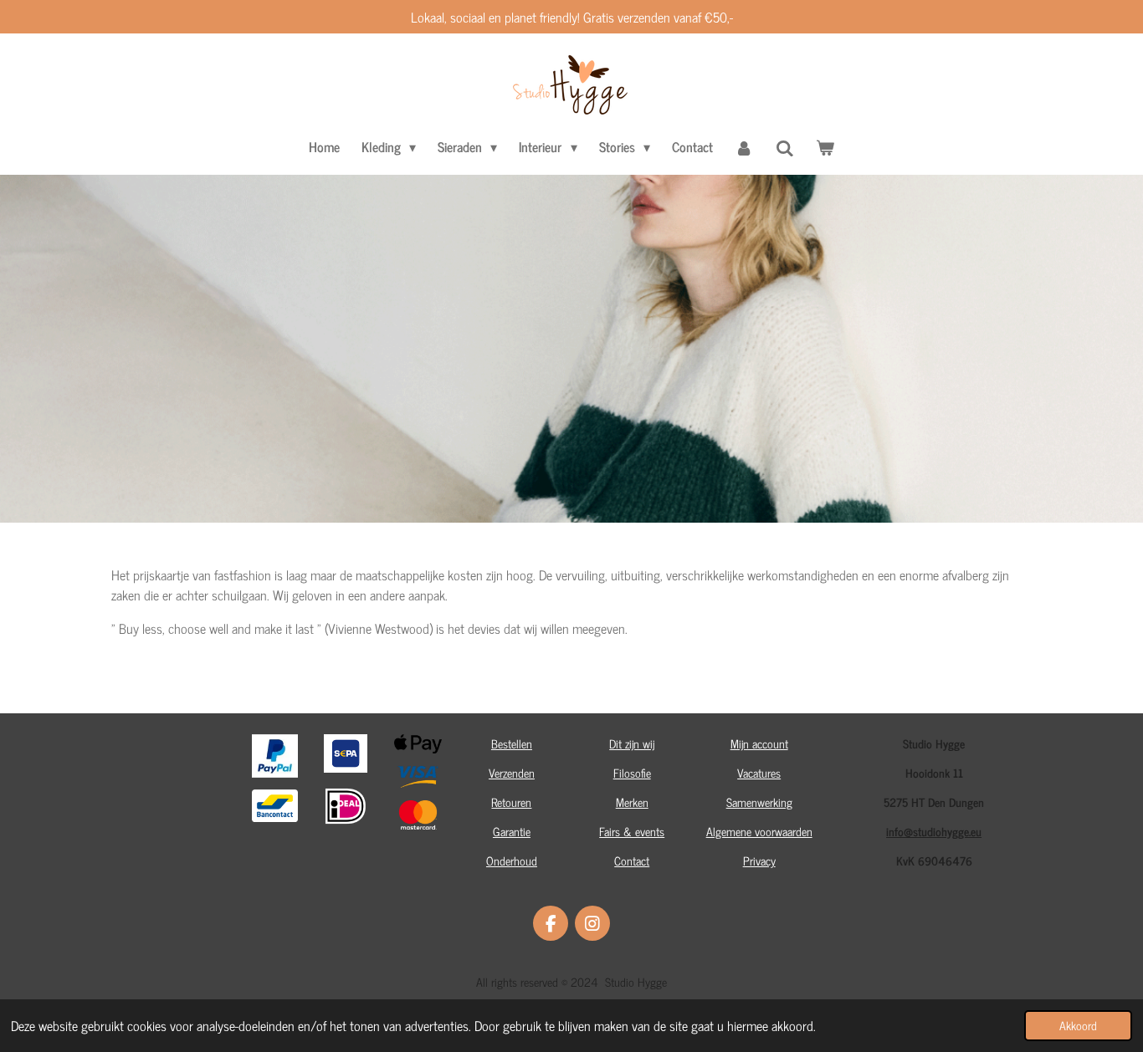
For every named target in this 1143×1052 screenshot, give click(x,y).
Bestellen (511, 743)
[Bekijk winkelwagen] (825, 146)
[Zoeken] (785, 147)
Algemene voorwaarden (759, 830)
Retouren (511, 801)
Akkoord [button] (1078, 1025)
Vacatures (759, 772)
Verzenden (512, 772)
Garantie (511, 830)
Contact (631, 860)
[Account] (744, 146)
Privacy (759, 860)
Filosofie (632, 772)
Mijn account (759, 743)
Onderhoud (511, 860)
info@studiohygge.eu (934, 830)
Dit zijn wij (631, 743)
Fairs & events (631, 830)
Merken (632, 801)
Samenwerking (759, 801)
